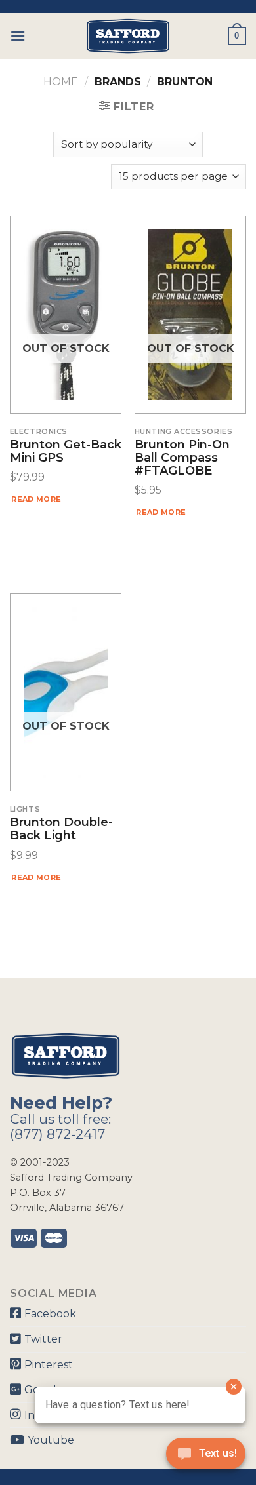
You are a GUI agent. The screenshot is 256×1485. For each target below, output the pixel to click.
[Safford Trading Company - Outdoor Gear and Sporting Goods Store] (128, 36)
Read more (36, 499)
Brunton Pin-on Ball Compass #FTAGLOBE (182, 458)
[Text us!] (206, 1457)
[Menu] (18, 36)
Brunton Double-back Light (61, 829)
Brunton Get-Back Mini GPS (65, 452)
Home (60, 81)
